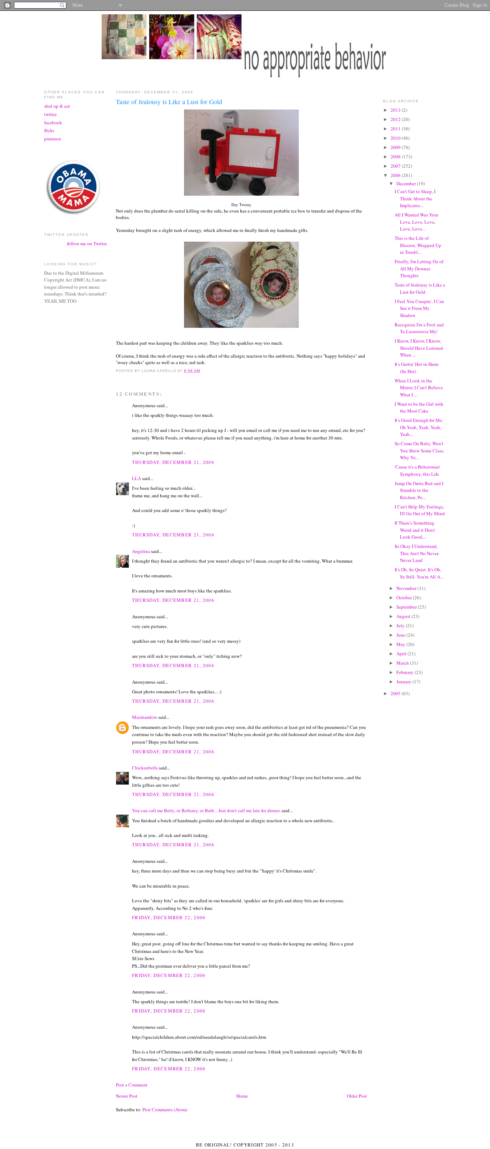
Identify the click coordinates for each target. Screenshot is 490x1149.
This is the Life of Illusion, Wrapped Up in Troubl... (418, 245)
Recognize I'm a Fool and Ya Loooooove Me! (419, 328)
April (401, 653)
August (403, 616)
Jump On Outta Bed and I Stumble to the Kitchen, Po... (419, 490)
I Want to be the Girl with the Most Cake (419, 407)
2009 (396, 147)
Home (242, 1096)
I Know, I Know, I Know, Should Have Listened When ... (419, 348)
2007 (396, 166)
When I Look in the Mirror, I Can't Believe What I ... (419, 387)
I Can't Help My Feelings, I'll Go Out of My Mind (420, 510)
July (401, 625)
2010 (396, 138)
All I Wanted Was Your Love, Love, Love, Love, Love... (416, 221)
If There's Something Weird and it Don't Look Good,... (415, 530)
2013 (396, 110)
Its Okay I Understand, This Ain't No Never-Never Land (417, 553)
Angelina (141, 551)
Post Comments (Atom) (164, 1109)
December (406, 183)
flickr (49, 130)
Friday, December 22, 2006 (169, 917)
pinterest (52, 138)
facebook (53, 122)
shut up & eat (57, 106)
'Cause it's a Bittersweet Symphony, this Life (417, 470)
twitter (50, 114)
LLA (136, 478)
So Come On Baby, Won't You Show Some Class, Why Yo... (419, 450)
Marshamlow (144, 717)
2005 (396, 693)
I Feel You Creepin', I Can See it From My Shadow (419, 308)
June (401, 635)
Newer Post (126, 1096)
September (407, 607)
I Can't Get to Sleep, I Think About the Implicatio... (415, 198)
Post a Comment (131, 1084)
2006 (396, 175)
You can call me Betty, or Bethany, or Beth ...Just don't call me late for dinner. (206, 810)
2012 (396, 119)
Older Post (357, 1096)
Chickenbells (145, 767)
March (403, 663)
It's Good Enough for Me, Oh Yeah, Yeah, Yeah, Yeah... (419, 427)
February (405, 672)
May (401, 644)
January (404, 681)
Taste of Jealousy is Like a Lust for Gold (420, 288)
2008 (396, 156)
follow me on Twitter (87, 243)
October (404, 597)
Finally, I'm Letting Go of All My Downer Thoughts (419, 268)
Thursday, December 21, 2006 (173, 462)
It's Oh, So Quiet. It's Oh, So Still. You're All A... (419, 573)
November (407, 588)
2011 (396, 128)
